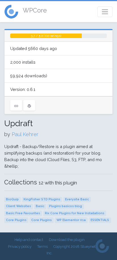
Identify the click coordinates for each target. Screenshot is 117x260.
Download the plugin (67, 240)
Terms (42, 246)
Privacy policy (20, 246)
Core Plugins (16, 220)
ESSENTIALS (100, 220)
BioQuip (12, 199)
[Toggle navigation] (104, 12)
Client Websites (18, 206)
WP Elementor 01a (71, 220)
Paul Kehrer (25, 134)
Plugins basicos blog (65, 206)
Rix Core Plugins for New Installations (74, 213)
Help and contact (28, 240)
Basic (40, 206)
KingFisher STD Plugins (42, 199)
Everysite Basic (77, 199)
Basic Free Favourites (23, 213)
